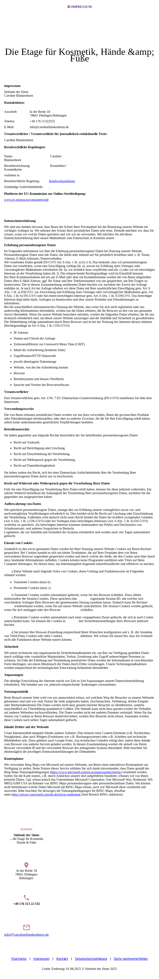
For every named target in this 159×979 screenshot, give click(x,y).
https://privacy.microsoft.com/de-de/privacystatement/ (46, 794)
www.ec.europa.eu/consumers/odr (26, 199)
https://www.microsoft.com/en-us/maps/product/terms (85, 772)
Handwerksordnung (62, 181)
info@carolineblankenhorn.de (26, 934)
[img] (79, 45)
